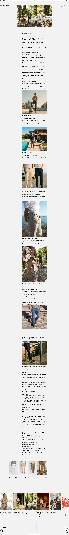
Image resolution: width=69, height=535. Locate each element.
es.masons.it (38, 530)
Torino (36, 80)
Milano (35, 117)
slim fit (37, 80)
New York (42, 154)
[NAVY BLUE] (15, 477)
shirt (28, 88)
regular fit (44, 154)
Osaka (34, 191)
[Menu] (67, 527)
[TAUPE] (45, 477)
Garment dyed (24, 382)
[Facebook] (0, 527)
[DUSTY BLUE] (16, 477)
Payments (20, 526)
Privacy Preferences (39, 526)
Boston (23, 243)
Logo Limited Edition (29, 400)
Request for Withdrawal (21, 528)
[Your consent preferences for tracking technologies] (0, 401)
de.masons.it (38, 527)
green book (33, 339)
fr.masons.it (38, 529)
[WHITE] (34, 477)
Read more (39, 516)
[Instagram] (2, 527)
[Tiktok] (5, 527)
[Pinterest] (3, 527)
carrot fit (37, 191)
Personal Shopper (21, 527)
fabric (36, 62)
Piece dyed (23, 384)
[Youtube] (4, 527)
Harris (24, 298)
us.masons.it (38, 531)
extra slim (37, 117)
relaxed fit (30, 240)
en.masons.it (38, 528)
